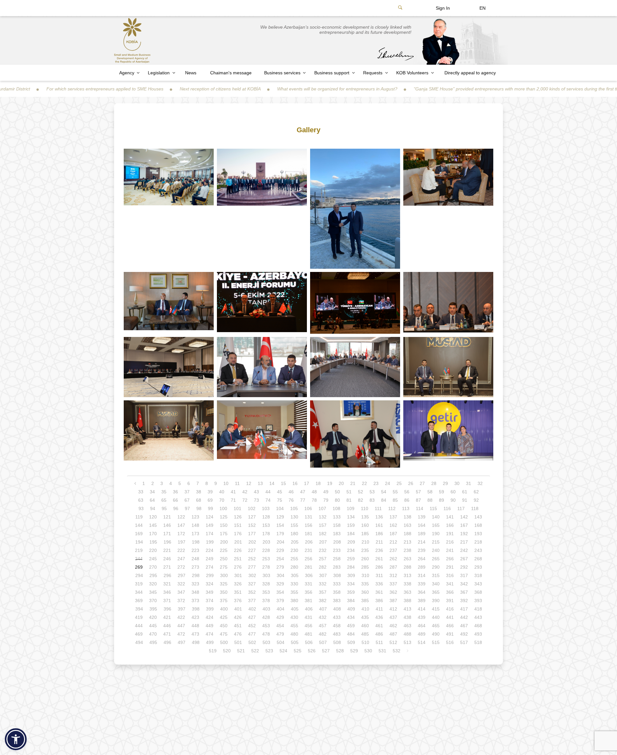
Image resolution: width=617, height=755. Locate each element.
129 (280, 516)
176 (238, 533)
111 (378, 508)
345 (153, 592)
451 (238, 625)
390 (436, 600)
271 (167, 567)
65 (163, 500)
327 (252, 583)
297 (181, 575)
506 (309, 642)
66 (175, 500)
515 (436, 642)
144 (139, 525)
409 (351, 608)
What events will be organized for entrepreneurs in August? (280, 88)
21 (352, 483)
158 (337, 525)
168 (478, 525)
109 (350, 508)
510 (365, 642)
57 (418, 491)
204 (280, 542)
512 (393, 642)
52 (360, 491)
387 (393, 600)
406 (309, 608)
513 (407, 642)
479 (280, 634)
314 (421, 575)
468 (478, 625)
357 (322, 592)
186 (379, 533)
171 (167, 533)
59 (441, 491)
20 (341, 483)
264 (421, 558)
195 (153, 542)
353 (266, 592)
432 (322, 617)
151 (238, 525)
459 (351, 625)
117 (461, 508)
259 (351, 558)
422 (181, 617)
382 (322, 600)
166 (450, 525)
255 (294, 558)
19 (329, 483)
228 (266, 550)
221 (167, 550)
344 (139, 592)
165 (436, 525)
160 (365, 525)
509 (351, 642)
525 (297, 650)
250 (224, 558)
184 (351, 533)
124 (209, 516)
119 (139, 516)
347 (181, 592)
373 (195, 600)
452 (252, 625)
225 (224, 550)
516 (450, 642)
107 (322, 508)
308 (337, 575)
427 (252, 617)
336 (379, 583)
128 (266, 516)
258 (337, 558)
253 (266, 558)
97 (187, 508)
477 (252, 634)
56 (406, 491)
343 (478, 583)
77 (302, 500)
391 (450, 600)
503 (266, 642)
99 (210, 508)
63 (140, 500)
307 (323, 575)
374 (209, 600)
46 (291, 491)
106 (308, 508)
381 (308, 600)
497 (181, 642)
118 (474, 508)
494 (139, 642)
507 (323, 642)
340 (436, 583)
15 (283, 483)
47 (302, 491)
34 (152, 491)
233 (337, 550)
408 (337, 608)
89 (441, 500)
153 (266, 525)
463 (407, 625)
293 (478, 567)
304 (280, 575)
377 (252, 600)
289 (421, 567)
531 (382, 650)
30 (457, 483)
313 (407, 575)
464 (421, 625)
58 (430, 491)
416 (450, 608)
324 (209, 583)
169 (139, 533)
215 (436, 542)
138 (407, 516)
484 (351, 634)
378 (266, 600)
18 (318, 483)
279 (280, 567)
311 (379, 575)
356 (308, 592)
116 (447, 508)
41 (233, 491)
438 (407, 617)
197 (181, 542)
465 (436, 625)
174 (209, 533)
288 (407, 567)
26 (410, 483)
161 (379, 525)
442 (464, 617)
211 (379, 542)
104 (280, 508)
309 (351, 575)
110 (364, 508)
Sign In (443, 8)
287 (393, 567)
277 (252, 567)
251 (238, 558)
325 (224, 583)
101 (237, 508)
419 (139, 617)
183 (337, 533)
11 (237, 483)
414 (421, 608)
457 (322, 625)
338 (407, 583)
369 (139, 600)
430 (294, 617)
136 (379, 516)
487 (393, 634)
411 (379, 608)
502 (252, 642)
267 (464, 558)
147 (181, 525)
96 (175, 508)
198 (196, 542)
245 (153, 558)
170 (153, 533)
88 (430, 500)
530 (368, 650)
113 (405, 508)
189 (421, 533)
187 (393, 533)
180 (294, 533)
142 (464, 516)
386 (379, 600)
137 (393, 516)
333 (337, 583)
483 (337, 634)
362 (393, 592)
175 (224, 533)
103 (266, 508)
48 (314, 491)
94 (152, 508)
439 (421, 617)
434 (351, 617)
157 (322, 525)
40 (221, 491)
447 (181, 625)
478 (266, 634)
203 (266, 542)
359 (351, 592)
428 (266, 617)
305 (295, 575)
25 (399, 483)
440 (436, 617)
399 (210, 608)
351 (238, 592)
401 (238, 608)
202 (252, 542)
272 (181, 567)
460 (365, 625)
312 (393, 575)
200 (224, 542)
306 (309, 575)
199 (210, 542)
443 (478, 617)
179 (280, 533)
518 (478, 642)
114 (419, 508)
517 (464, 642)
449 (209, 625)
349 (209, 592)
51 (349, 491)
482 (322, 634)
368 (478, 592)
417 (464, 608)
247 (181, 558)
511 (379, 642)
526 (312, 650)
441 (450, 617)
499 (210, 642)
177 (252, 533)
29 (445, 483)
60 (453, 491)
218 (478, 542)
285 (365, 567)
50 (337, 491)
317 (464, 575)
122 (181, 516)
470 (153, 634)
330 (294, 583)
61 (464, 491)
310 (365, 575)
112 (392, 508)
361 (379, 592)
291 (450, 567)
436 (379, 617)
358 (337, 592)
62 (476, 491)
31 (468, 483)
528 (340, 650)
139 (421, 516)
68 (198, 500)
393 (478, 600)
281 (308, 567)
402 (252, 608)
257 (322, 558)
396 (167, 608)
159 (351, 525)
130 (294, 516)
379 (280, 600)
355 (294, 592)
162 (393, 525)
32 (480, 483)
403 (266, 608)
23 (376, 483)
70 (221, 500)
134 (351, 516)
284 (351, 567)
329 (280, 583)
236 (379, 550)
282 (322, 567)
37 (187, 491)
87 (418, 500)
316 (450, 575)
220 (153, 550)
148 (195, 525)
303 (266, 575)
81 (349, 500)
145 (153, 525)
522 (255, 650)
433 (337, 617)
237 (393, 550)
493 (478, 634)
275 (224, 567)
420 (153, 617)
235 (365, 550)
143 (478, 516)
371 (167, 600)
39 (210, 491)
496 (167, 642)
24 (387, 483)
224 (209, 550)
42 (244, 491)
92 (476, 500)
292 (464, 567)
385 (365, 600)
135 (365, 516)
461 (379, 625)
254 (280, 558)
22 (364, 483)
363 (407, 592)
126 (238, 516)
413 (407, 608)
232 (322, 550)
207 (323, 542)
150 (224, 525)
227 (252, 550)
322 (181, 583)
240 (436, 550)
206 (309, 542)
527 (326, 650)
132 (322, 516)
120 (153, 516)
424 (209, 617)
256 (308, 558)
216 (450, 542)
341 (450, 583)
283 (337, 567)
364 (421, 592)
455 (294, 625)
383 (337, 600)
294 (139, 575)
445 (153, 625)
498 (196, 642)
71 (233, 500)
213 (407, 542)
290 (436, 567)
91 (464, 500)
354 (280, 592)
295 (153, 575)
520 (227, 650)
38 (198, 491)
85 (395, 500)
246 (167, 558)
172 (181, 533)
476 (238, 634)
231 (308, 550)
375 (224, 600)
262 (393, 558)
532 (396, 650)
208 (337, 542)
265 (436, 558)
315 (436, 575)
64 (152, 500)
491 (450, 634)
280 (294, 567)
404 (280, 608)
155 (294, 525)
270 (153, 567)
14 (271, 483)
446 (167, 625)
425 (224, 617)
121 (167, 516)
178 (266, 533)
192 (464, 533)
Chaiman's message (231, 72)
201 (238, 542)
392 (464, 600)
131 (308, 516)
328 (266, 583)
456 (308, 625)
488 (407, 634)
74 (268, 500)
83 (372, 500)
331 (308, 583)
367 (464, 592)
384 (351, 600)
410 (365, 608)
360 (365, 592)
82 (360, 500)
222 (181, 550)
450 (224, 625)
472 (181, 634)
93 (141, 508)
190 (436, 533)
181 (308, 533)
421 (167, 617)
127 (252, 516)
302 (252, 575)
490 (436, 634)
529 (354, 650)
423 (195, 617)
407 (323, 608)
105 (294, 508)
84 (383, 500)
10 (225, 483)
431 (308, 617)
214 (421, 542)
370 (153, 600)
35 (163, 491)
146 (167, 525)
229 (280, 550)
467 (464, 625)
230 (294, 550)
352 (252, 592)
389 (421, 600)
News (190, 72)
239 (421, 550)
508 (337, 642)
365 (436, 592)
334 (351, 583)
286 (379, 567)
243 (478, 550)
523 (269, 650)
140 (436, 516)
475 (224, 634)
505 (295, 642)
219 (139, 550)
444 (139, 625)
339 (421, 583)
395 (153, 608)
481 (308, 634)
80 (337, 500)
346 (167, 592)
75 (279, 500)
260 (365, 558)
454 (280, 625)
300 (224, 575)
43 (256, 491)
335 (365, 583)
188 (407, 533)
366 (450, 592)
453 (266, 625)
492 (464, 634)
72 (244, 500)
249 (209, 558)
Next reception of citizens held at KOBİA (163, 88)
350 (224, 592)
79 (325, 500)
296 (167, 575)
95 (164, 508)
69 (210, 500)
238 (407, 550)
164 (421, 525)
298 (196, 575)
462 (393, 625)
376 (238, 600)
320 (153, 583)
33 (140, 491)
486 (379, 634)
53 (372, 491)
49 (325, 491)
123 (195, 516)
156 (308, 525)
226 (238, 550)
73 (256, 500)
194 (139, 542)
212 (393, 542)
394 (139, 608)
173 (195, 533)
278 (266, 567)
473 (195, 634)
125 (224, 516)
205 (295, 542)
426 (238, 617)
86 (406, 500)
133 (337, 516)
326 (238, 583)
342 (464, 583)
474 (209, 634)
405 (295, 608)
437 (393, 617)
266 (450, 558)
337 (393, 583)
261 (379, 558)
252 (252, 558)
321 (167, 583)
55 (395, 491)
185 (365, 533)
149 (209, 525)
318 (478, 575)
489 (421, 634)
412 (393, 608)
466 (450, 625)
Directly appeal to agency (470, 72)
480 (294, 634)
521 (241, 650)
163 (407, 525)
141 (450, 516)
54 (383, 491)
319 (139, 583)
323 (195, 583)
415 (436, 608)
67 (187, 500)
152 (252, 525)
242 (464, 550)
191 (450, 533)
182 (322, 533)
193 (478, 533)
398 (196, 608)
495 (153, 642)
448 (195, 625)
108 (336, 508)
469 (139, 634)
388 (407, 600)
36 (175, 491)
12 (248, 483)
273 (195, 567)
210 (365, 542)
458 (337, 625)
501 (238, 642)
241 (450, 550)
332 (322, 583)
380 (294, 600)
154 (280, 525)
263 (407, 558)
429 (280, 617)
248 (195, 558)
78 (314, 500)
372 (181, 600)
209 (351, 542)
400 (224, 608)
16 (295, 483)
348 (195, 592)
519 (213, 650)
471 (167, 634)
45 (279, 491)
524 (283, 650)
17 (306, 483)
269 (139, 567)
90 (453, 500)
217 (464, 542)
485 (365, 634)
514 (421, 642)
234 (351, 550)
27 (422, 483)
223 (195, 550)
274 (209, 567)
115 (433, 508)
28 (433, 483)
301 (238, 575)
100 (223, 508)
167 (464, 525)
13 (260, 483)
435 (365, 617)
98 (198, 508)
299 (210, 575)
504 (280, 642)
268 (478, 558)
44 (268, 491)
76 (291, 500)
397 (181, 608)
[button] (15, 739)
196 (167, 542)
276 (238, 567)
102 (251, 508)
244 (139, 558)
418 (478, 608)
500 (224, 642)
